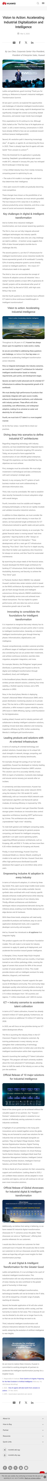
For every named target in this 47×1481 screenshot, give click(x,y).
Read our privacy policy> (33, 1478)
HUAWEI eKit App (14, 1450)
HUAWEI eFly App (14, 1455)
